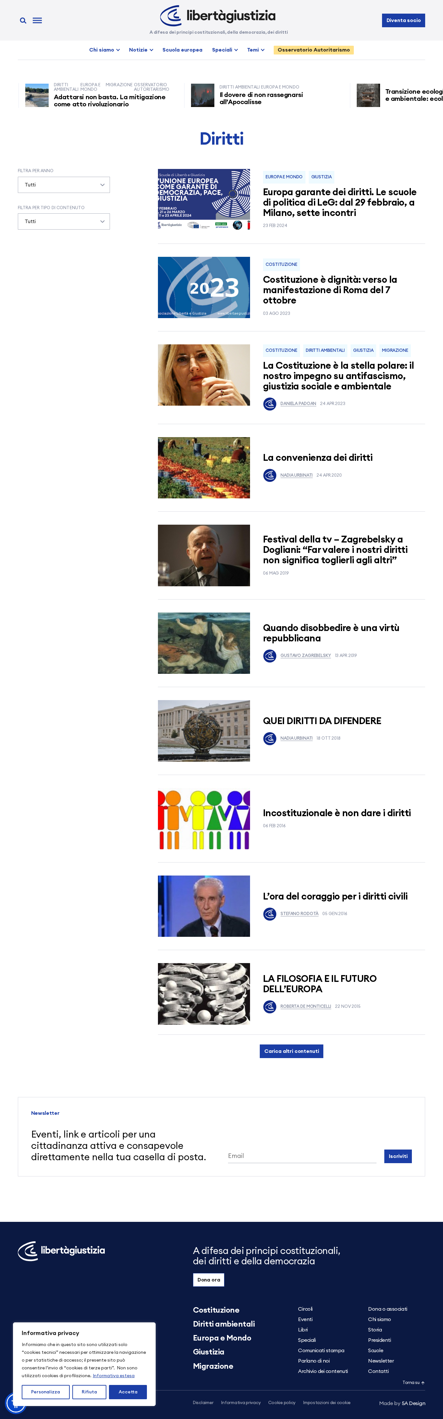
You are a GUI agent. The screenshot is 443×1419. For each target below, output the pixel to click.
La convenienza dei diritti (317, 458)
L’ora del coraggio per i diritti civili (335, 896)
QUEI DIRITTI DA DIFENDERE (322, 721)
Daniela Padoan (298, 404)
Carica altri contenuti (291, 1051)
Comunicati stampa (321, 1350)
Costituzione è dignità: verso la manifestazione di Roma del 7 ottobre (330, 290)
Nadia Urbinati (297, 475)
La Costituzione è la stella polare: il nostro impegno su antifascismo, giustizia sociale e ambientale (338, 376)
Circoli (305, 1309)
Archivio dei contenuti (323, 1371)
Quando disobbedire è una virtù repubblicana (331, 633)
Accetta (128, 1392)
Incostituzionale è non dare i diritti (337, 813)
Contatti (378, 1371)
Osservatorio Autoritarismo (314, 50)
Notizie (138, 50)
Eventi (305, 1319)
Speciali (222, 50)
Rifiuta (89, 1392)
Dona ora (209, 1279)
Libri (303, 1329)
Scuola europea (182, 50)
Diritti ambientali (325, 351)
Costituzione (281, 265)
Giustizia (321, 177)
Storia (375, 1329)
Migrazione (395, 351)
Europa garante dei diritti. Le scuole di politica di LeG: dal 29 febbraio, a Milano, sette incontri (340, 203)
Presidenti (379, 1340)
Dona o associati (387, 1309)
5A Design (402, 1403)
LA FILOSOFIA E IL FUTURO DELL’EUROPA (320, 984)
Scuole (375, 1350)
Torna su (410, 1383)
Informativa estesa (114, 1376)
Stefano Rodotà (299, 914)
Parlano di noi (313, 1361)
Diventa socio (404, 20)
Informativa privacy (240, 1403)
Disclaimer (203, 1403)
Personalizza (45, 1392)
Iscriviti (398, 1156)
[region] (84, 1364)
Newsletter (381, 1361)
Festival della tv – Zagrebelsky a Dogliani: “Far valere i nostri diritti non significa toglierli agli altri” (335, 550)
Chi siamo (101, 50)
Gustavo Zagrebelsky (306, 656)
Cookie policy (281, 1403)
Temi (253, 50)
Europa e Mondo (284, 177)
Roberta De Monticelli (306, 1007)
